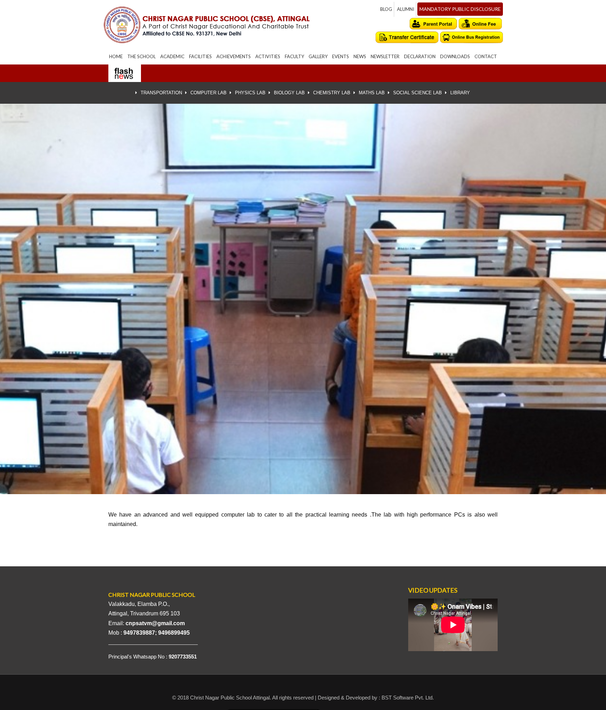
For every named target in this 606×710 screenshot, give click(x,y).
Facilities (200, 56)
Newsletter (385, 56)
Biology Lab (289, 92)
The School (141, 56)
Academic (172, 56)
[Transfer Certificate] (407, 37)
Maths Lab (372, 92)
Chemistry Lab (331, 92)
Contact (485, 56)
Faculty (294, 56)
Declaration (420, 56)
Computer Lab (208, 92)
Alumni (405, 9)
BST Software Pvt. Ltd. (408, 698)
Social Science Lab (417, 92)
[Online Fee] (481, 23)
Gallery (318, 56)
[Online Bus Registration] (471, 37)
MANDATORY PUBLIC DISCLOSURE (460, 9)
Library (460, 92)
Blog (386, 9)
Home (116, 56)
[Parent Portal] (433, 23)
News (360, 56)
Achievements (233, 56)
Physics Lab (250, 92)
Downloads (455, 56)
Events (340, 56)
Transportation (161, 92)
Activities (267, 56)
